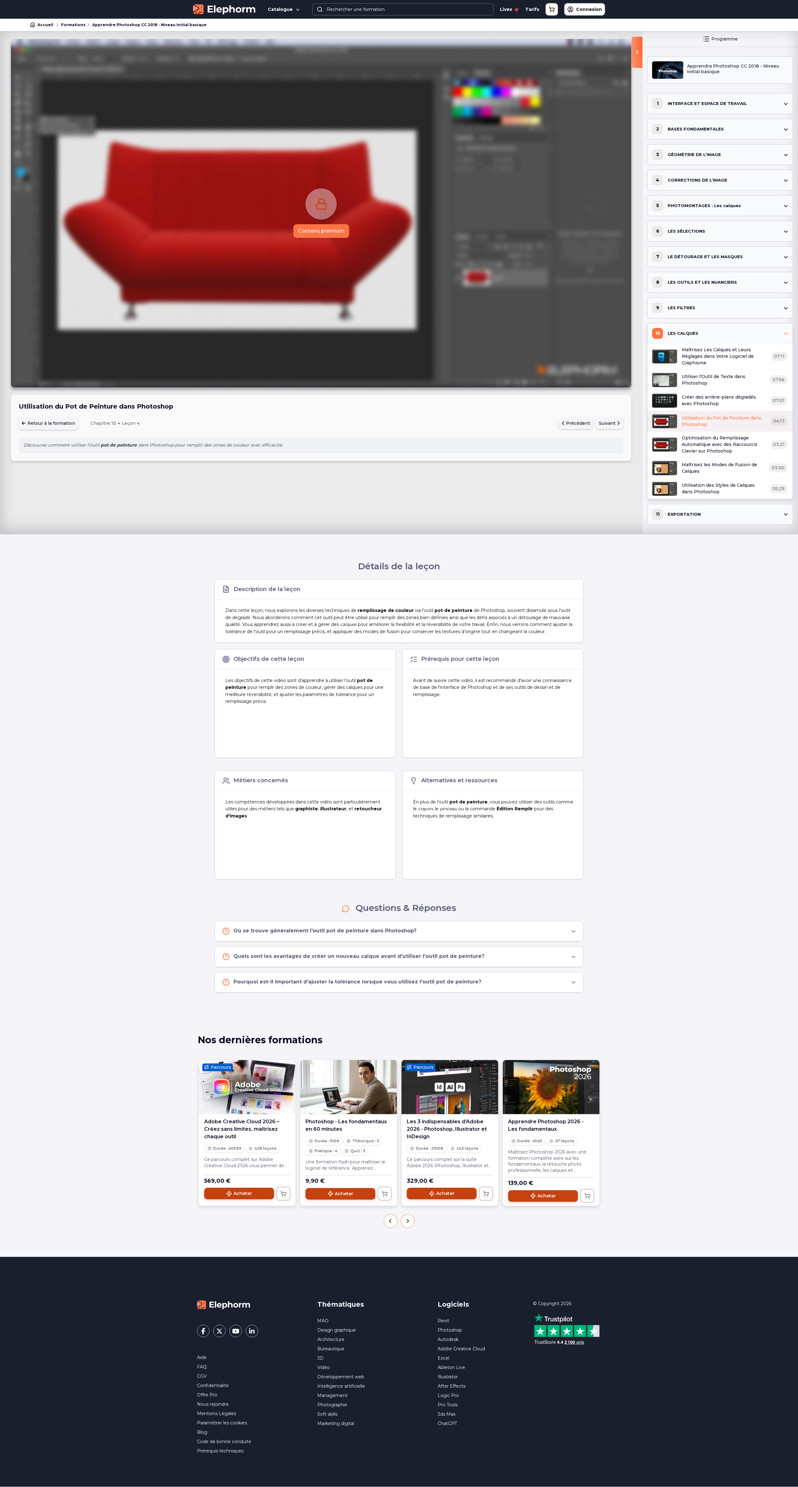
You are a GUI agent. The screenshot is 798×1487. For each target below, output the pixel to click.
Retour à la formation (50, 423)
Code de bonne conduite (224, 1441)
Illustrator (448, 1377)
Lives (506, 9)
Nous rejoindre (213, 1404)
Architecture (330, 1339)
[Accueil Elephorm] (223, 1304)
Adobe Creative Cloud (461, 1349)
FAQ (202, 1367)
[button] (390, 1221)
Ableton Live (451, 1367)
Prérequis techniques (220, 1451)
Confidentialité (213, 1385)
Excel (443, 1358)
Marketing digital (335, 1423)
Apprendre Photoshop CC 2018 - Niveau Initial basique (149, 24)
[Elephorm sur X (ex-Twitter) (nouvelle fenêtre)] (219, 1331)
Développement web (340, 1377)
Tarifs (532, 9)
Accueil (45, 24)
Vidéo (323, 1367)
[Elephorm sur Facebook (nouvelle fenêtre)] (203, 1331)
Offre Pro (207, 1395)
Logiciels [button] (453, 1304)
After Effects (451, 1386)
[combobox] (403, 9)
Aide (202, 1357)
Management (332, 1395)
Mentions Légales (216, 1413)
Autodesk (448, 1339)
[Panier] (552, 9)
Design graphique (336, 1330)
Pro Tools (448, 1405)
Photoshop (450, 1330)
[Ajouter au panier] (283, 1193)
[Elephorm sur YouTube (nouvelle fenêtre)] (235, 1331)
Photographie (332, 1405)
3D (320, 1358)
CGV (202, 1376)
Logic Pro (448, 1395)
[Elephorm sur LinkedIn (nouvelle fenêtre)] (252, 1331)
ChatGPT (447, 1423)
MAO (323, 1321)
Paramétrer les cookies (222, 1423)
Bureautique (330, 1349)
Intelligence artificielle (341, 1386)
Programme (724, 39)
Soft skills (327, 1414)
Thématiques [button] (340, 1304)
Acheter (242, 1193)
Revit (443, 1321)
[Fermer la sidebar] (637, 52)
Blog (202, 1432)
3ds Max (446, 1414)
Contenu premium (321, 231)
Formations (73, 24)
